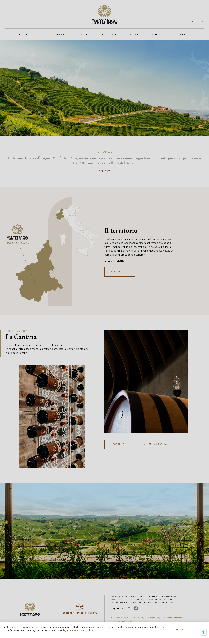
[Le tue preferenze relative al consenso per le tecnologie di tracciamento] (203, 632)
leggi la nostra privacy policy (78, 630)
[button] (181, 630)
